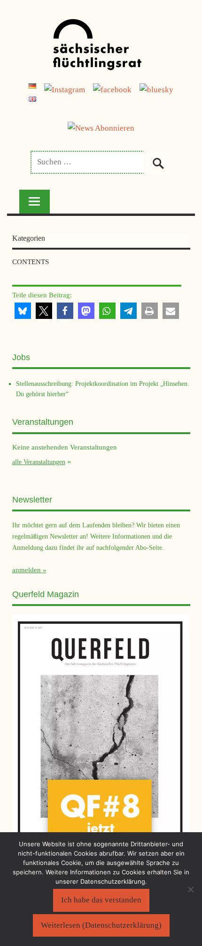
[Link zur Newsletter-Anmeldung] (101, 128)
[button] (23, 311)
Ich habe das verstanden (101, 899)
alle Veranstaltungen (38, 462)
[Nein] (190, 889)
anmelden (26, 570)
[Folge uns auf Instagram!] (64, 89)
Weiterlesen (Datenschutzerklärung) (101, 925)
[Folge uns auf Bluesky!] (156, 89)
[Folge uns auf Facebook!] (112, 89)
